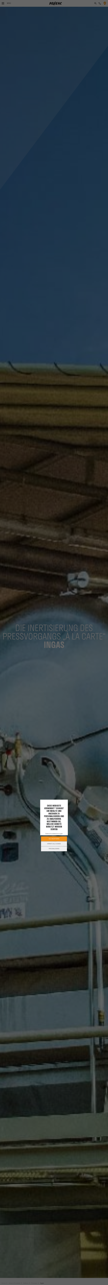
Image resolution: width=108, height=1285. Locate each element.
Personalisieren (54, 849)
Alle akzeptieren (54, 839)
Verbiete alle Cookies (54, 844)
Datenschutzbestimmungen (54, 833)
